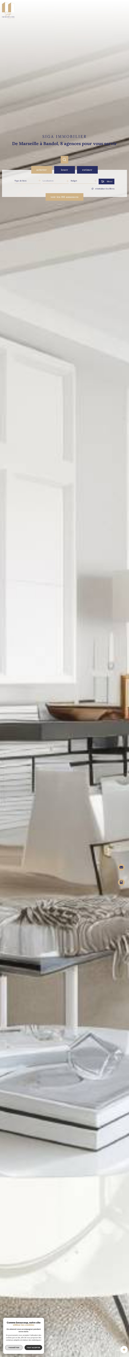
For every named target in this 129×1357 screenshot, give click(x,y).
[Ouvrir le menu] (125, 6)
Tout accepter (33, 1347)
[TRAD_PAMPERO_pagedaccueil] (8, 18)
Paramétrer (14, 1347)
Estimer (87, 169)
